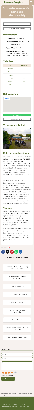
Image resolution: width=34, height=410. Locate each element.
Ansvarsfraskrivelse (7, 406)
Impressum (16, 406)
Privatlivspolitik (10, 404)
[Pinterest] (12, 252)
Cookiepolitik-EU (21, 404)
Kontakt (27, 406)
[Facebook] (3, 252)
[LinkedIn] (20, 252)
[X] (7, 252)
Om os (22, 406)
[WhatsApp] (16, 252)
